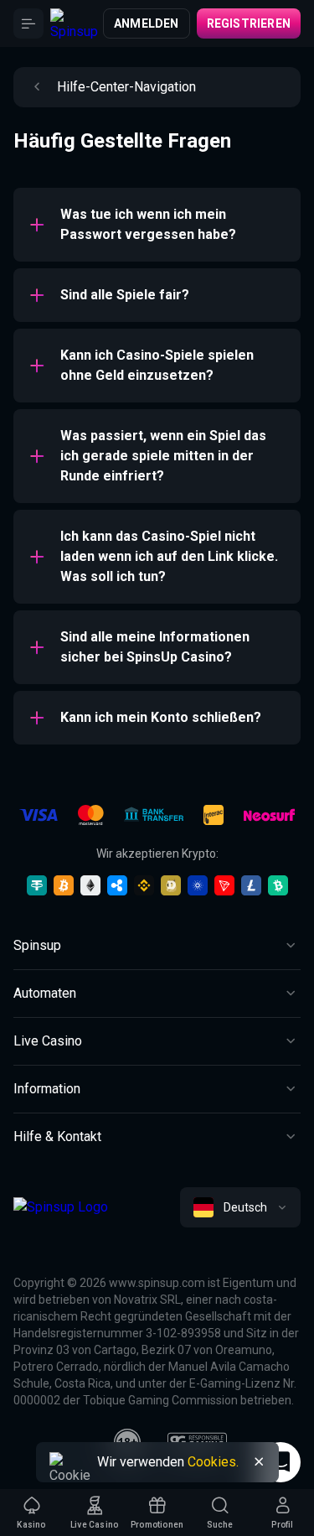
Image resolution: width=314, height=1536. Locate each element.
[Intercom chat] (280, 1462)
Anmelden (146, 23)
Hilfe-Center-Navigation (126, 87)
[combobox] (240, 1207)
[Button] (28, 23)
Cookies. (213, 1462)
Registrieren (249, 23)
